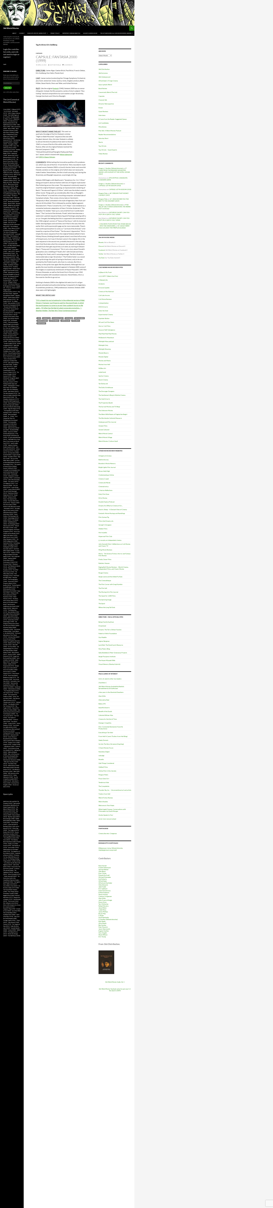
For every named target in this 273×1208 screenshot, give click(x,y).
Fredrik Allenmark (105, 867)
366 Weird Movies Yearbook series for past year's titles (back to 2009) (115, 990)
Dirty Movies (103, 498)
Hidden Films (103, 529)
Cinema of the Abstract (106, 291)
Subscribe (7, 88)
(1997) (9, 207)
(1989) (11, 241)
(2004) (6, 109)
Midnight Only (103, 345)
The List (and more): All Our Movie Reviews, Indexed (115, 33)
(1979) (12, 664)
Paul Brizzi (75, 320)
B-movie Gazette (104, 288)
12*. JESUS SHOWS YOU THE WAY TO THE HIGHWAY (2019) (114, 200)
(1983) (11, 337)
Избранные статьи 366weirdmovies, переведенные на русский (111, 849)
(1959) (13, 620)
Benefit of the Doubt (105, 711)
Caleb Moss (102, 910)
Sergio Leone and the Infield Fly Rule (110, 577)
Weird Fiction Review (106, 798)
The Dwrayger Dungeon (106, 391)
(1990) (7, 146)
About (14, 33)
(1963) (7, 111)
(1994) (10, 382)
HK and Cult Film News (106, 322)
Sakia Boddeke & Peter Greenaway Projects (113, 653)
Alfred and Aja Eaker (105, 883)
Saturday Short (103, 138)
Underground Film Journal (107, 422)
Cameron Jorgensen (105, 896)
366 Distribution (104, 69)
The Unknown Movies (106, 410)
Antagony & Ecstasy (105, 456)
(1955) (10, 535)
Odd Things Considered (106, 763)
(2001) (8, 215)
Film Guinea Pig (104, 517)
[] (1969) (10, 389)
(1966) (10, 134)
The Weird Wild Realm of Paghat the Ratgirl (113, 414)
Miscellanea (102, 127)
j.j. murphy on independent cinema (110, 540)
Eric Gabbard (103, 889)
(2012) (8, 186)
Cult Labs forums (104, 295)
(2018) (16, 861)
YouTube (101, 258)
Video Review (103, 154)
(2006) (12, 558)
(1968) (11, 380)
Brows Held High (104, 471)
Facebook (102, 250)
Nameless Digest (104, 752)
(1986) (13, 453)
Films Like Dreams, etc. (106, 521)
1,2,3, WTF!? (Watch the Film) (108, 276)
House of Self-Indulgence (107, 330)
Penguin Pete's (103, 775)
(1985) (11, 203)
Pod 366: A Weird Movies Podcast (110, 131)
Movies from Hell (104, 364)
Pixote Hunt (41, 323)
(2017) (7, 520)
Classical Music (58, 318)
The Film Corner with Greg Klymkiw (110, 584)
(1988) (11, 128)
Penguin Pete (103, 193)
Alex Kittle (102, 696)
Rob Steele (102, 921)
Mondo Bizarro (104, 353)
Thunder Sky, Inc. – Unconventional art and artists (115, 790)
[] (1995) (11, 224)
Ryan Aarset (103, 866)
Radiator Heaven (104, 563)
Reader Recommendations (107, 134)
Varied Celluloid (104, 430)
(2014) (13, 276)
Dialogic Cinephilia (105, 723)
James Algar (65, 320)
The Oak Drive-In (104, 399)
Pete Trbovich (103, 927)
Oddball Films (103, 767)
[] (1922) (11, 378)
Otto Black (102, 871)
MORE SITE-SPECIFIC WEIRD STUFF (36, 33)
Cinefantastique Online (106, 475)
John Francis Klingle (105, 900)
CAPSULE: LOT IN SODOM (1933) (110, 185)
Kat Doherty (103, 879)
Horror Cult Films (104, 326)
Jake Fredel (102, 887)
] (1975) (18, 874)
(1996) (8, 629)
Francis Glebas (42, 320)
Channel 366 (103, 100)
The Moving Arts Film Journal (108, 592)
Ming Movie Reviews (105, 550)
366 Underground (104, 77)
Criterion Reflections (105, 490)
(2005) (12, 646)
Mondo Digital (103, 357)
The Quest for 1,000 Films (107, 596)
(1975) (14, 408)
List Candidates (104, 123)
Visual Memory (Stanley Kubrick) (109, 664)
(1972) (9, 372)
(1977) (15, 109)
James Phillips (103, 912)
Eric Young (102, 937)
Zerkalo (14, 874)
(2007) (13, 524)
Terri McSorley (103, 904)
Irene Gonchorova (104, 891)
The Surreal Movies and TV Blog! (109, 407)
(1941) (13, 385)
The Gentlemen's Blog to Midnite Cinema (112, 395)
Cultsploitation (104, 303)
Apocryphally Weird (105, 84)
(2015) (11, 305)
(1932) (7, 744)
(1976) (10, 136)
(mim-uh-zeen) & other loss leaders (110, 679)
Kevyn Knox (103, 902)
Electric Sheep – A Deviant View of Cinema (113, 509)
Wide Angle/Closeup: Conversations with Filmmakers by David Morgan (112, 810)
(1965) (8, 572)
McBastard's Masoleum (106, 337)
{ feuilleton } (102, 683)
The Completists (104, 786)
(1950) (15, 552)
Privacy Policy (55, 33)
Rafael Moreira (103, 906)
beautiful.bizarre (104, 707)
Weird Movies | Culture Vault (108, 441)
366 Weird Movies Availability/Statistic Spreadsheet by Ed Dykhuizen (111, 687)
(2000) (13, 493)
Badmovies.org (103, 460)
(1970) (15, 213)
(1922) (7, 543)
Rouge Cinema (103, 573)
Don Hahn (69, 318)
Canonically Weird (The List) (108, 92)
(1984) (10, 122)
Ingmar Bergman (104, 641)
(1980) (9, 138)
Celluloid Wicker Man (106, 715)
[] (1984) (11, 466)
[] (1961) (11, 462)
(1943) (11, 506)
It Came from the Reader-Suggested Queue (113, 119)
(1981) (13, 581)
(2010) (13, 184)
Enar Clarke (102, 873)
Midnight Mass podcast (106, 341)
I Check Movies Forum (106, 748)
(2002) (13, 205)
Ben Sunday (102, 925)
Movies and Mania (105, 360)
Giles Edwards (103, 885)
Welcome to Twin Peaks (106, 805)
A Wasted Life (103, 280)
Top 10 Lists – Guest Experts (108, 150)
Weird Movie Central (106, 433)
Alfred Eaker (103, 881)
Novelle (101, 759)
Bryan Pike (102, 914)
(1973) (7, 140)
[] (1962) (11, 324)
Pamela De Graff (104, 875)
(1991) (13, 155)
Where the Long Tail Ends (107, 607)
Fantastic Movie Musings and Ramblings (112, 513)
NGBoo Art (102, 368)
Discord (101, 246)
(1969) (14, 341)
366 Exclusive (103, 73)
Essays (101, 108)
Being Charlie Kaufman (106, 622)
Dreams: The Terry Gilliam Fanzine (110, 630)
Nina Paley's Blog (104, 649)
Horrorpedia (103, 532)
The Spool (102, 603)
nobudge (101, 755)
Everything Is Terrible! (106, 732)
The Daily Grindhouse (106, 387)
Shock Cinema (103, 380)
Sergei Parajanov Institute (107, 656)
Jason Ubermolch (104, 929)
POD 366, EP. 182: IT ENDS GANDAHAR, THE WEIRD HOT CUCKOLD (115, 206)
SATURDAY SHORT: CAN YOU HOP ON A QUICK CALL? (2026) (114, 213)
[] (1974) (11, 826)
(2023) (10, 886)
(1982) (9, 351)
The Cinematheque (105, 580)
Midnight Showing (105, 349)
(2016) (10, 903)
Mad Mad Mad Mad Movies (108, 334)
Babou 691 (102, 704)
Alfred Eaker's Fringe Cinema (108, 81)
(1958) (16, 744)
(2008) (10, 650)
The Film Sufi (103, 588)
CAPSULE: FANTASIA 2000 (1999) (56, 59)
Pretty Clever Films (105, 559)
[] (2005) (14, 489)
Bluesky (101, 242)
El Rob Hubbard (104, 892)
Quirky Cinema (104, 376)
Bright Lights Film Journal (107, 467)
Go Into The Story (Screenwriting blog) (111, 744)
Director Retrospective (106, 104)
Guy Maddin (103, 637)
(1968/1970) (10, 562)
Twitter (101, 254)
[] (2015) (11, 805)
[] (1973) (11, 441)
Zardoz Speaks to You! (106, 815)
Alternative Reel (104, 700)
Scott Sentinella (55, 65)
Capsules (39, 53)
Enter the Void (103, 311)
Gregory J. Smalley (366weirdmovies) (111, 168)
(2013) (14, 309)
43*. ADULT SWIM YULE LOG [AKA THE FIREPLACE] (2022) (114, 227)
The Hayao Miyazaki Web (107, 660)
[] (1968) (11, 270)
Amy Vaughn (103, 933)
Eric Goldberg (79, 318)
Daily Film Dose (104, 494)
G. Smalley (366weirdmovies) (108, 919)
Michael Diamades (105, 877)
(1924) (13, 476)
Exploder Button (104, 318)
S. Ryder (101, 915)
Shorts (101, 142)
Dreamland (102, 626)
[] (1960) (11, 395)
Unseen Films (103, 426)
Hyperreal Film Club (105, 536)
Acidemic (102, 284)
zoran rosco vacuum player (107, 819)
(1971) (10, 230)
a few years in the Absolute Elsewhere (111, 692)
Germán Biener (104, 869)
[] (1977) (14, 403)
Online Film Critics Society (107, 771)
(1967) (12, 758)
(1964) (12, 456)
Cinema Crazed (104, 479)
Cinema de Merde (104, 483)
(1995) (11, 435)
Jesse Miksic (103, 908)
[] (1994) (11, 216)
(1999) (15, 708)
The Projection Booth (106, 403)
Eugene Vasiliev (104, 931)
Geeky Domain (103, 740)
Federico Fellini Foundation (108, 633)
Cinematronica (103, 486)
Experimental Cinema (106, 314)
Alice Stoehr (103, 923)
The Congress (11, 830)
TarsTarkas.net (103, 384)
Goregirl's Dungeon (105, 525)
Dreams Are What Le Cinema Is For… (111, 506)
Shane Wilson (103, 935)
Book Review (103, 88)
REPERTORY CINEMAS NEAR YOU (71, 33)
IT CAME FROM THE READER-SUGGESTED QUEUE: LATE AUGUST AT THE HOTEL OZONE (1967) (114, 171)
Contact (22, 33)
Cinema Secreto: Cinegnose (108, 833)
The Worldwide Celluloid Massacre (110, 418)
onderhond (102, 372)
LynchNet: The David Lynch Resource (111, 645)
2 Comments (68, 65)
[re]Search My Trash (105, 272)
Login (4, 64)
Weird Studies (103, 801)
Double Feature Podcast (107, 502)
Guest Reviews (103, 111)
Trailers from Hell (104, 794)
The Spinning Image (105, 600)
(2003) (7, 280)
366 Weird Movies (11, 28)
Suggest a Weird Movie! (90, 33)
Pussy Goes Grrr (104, 778)
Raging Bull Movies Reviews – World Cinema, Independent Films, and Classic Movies (113, 568)
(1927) (9, 508)
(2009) (9, 311)
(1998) (15, 570)
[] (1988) (10, 132)
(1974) (10, 343)
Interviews (102, 115)
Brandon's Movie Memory (107, 463)
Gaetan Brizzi (54, 320)
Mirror (10, 874)
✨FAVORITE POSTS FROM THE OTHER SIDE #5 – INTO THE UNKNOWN (115, 225)
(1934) (12, 497)
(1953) (10, 359)
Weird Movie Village (105, 437)
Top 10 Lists (102, 146)
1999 (39, 318)
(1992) (9, 157)
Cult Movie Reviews (105, 299)
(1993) (9, 149)
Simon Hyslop (103, 894)
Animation (46, 318)
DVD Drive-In (103, 307)
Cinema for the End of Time (108, 719)
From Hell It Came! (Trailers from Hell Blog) (113, 736)
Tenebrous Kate (104, 782)
